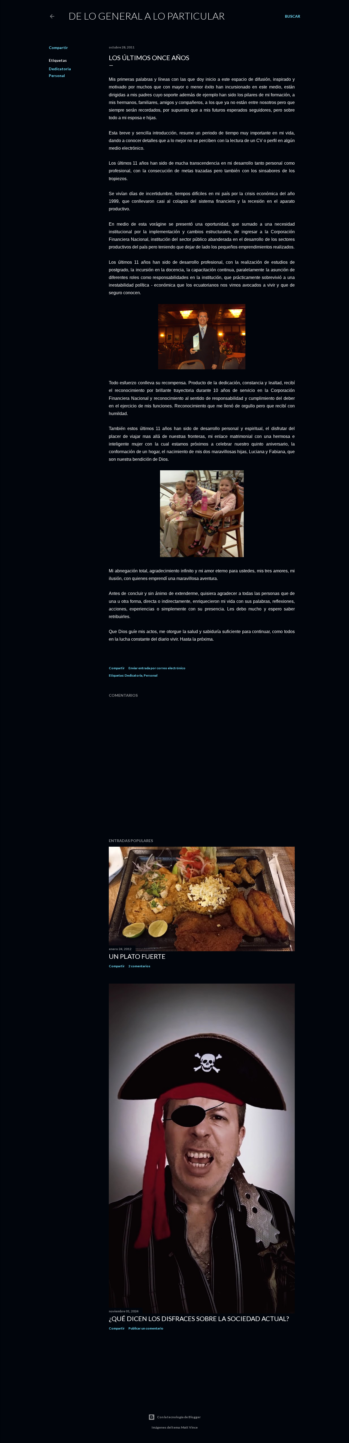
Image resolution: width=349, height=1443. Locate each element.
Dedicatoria (60, 68)
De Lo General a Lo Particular (146, 16)
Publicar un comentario (145, 1328)
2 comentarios (139, 966)
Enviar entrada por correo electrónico (156, 668)
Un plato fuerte (137, 956)
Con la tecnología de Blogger (179, 1417)
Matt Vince (189, 1427)
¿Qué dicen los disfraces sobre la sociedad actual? (199, 1318)
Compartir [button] (58, 47)
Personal (57, 75)
